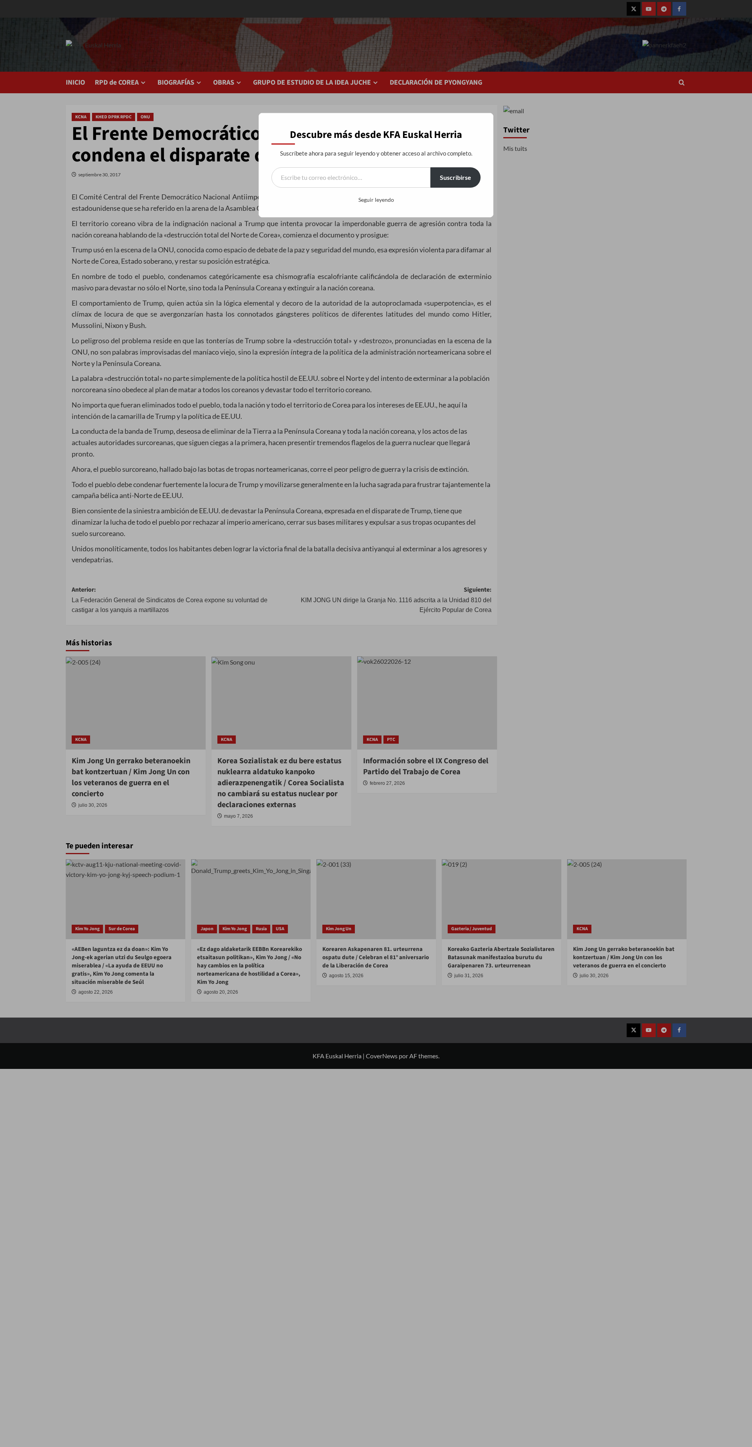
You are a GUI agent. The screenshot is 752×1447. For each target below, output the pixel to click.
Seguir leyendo (376, 199)
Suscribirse (455, 177)
